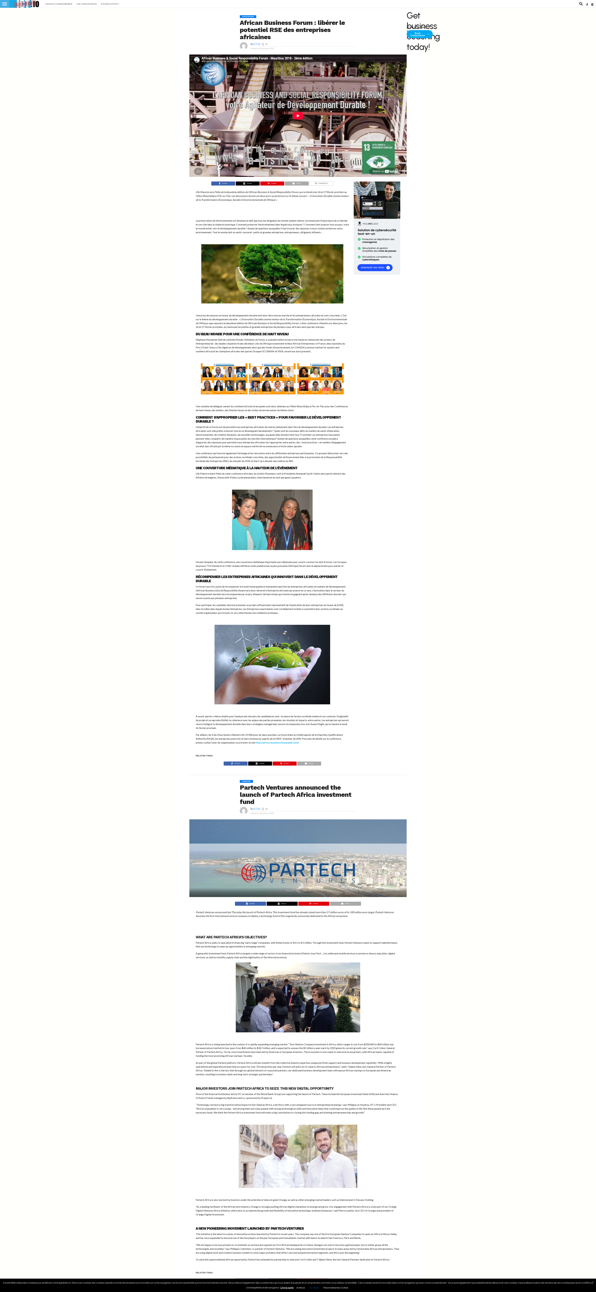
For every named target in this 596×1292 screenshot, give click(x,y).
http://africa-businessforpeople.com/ (277, 742)
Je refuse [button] (300, 1287)
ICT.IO (257, 44)
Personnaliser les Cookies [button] (335, 1287)
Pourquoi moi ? (110, 4)
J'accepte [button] (314, 1287)
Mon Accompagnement (59, 4)
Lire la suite (287, 1287)
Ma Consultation (87, 4)
